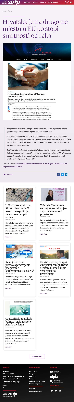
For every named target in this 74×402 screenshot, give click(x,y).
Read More (8, 237)
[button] (67, 2)
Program (32, 374)
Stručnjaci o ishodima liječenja (13, 376)
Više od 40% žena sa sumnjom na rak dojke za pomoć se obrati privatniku (53, 210)
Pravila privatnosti (35, 391)
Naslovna (6, 371)
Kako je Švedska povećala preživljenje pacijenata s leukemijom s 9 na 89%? (19, 266)
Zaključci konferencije (37, 381)
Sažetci (31, 379)
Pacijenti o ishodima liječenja (13, 379)
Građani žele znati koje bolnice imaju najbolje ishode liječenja (18, 321)
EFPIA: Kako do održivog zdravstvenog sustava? (11, 382)
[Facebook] (52, 391)
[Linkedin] (60, 391)
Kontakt (32, 389)
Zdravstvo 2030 (30, 2)
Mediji (42, 2)
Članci (10, 11)
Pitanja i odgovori (35, 384)
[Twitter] (56, 391)
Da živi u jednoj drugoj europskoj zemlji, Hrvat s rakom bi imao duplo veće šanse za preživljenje (54, 268)
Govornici (32, 376)
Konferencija (53, 2)
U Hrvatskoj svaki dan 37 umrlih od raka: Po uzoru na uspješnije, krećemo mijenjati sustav (18, 211)
